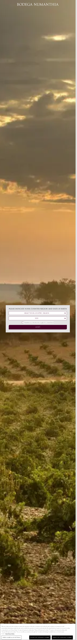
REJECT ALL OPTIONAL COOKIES (62, 637)
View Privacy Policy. (10, 633)
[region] (38, 632)
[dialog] (38, 320)
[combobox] (38, 313)
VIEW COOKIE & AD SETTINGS (11, 637)
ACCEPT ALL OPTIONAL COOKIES (40, 637)
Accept (37, 327)
